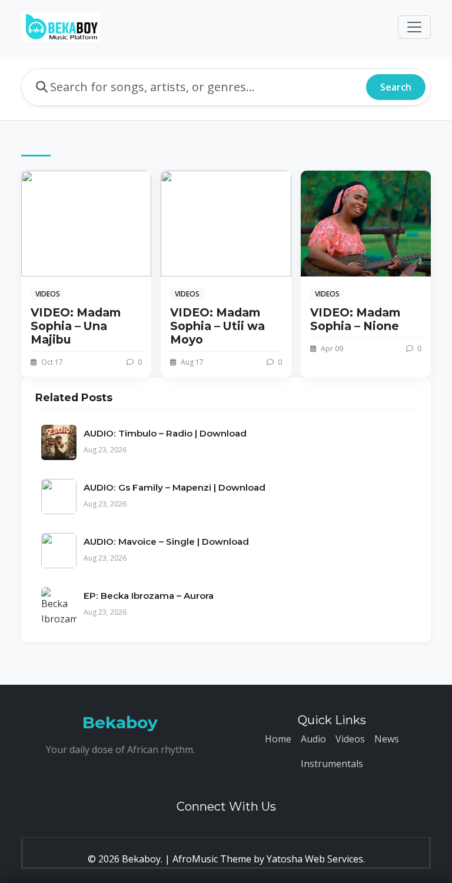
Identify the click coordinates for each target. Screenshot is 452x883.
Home (278, 738)
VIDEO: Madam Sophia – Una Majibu (76, 325)
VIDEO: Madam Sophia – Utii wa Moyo (217, 325)
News (386, 738)
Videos (350, 738)
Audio (313, 738)
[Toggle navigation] (414, 27)
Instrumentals (332, 763)
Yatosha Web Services (315, 858)
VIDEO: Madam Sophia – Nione (355, 319)
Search (395, 87)
